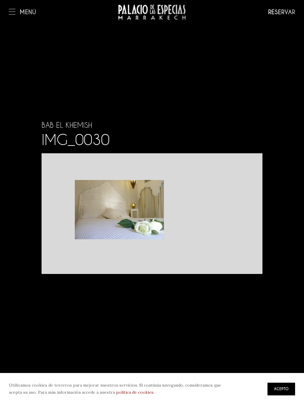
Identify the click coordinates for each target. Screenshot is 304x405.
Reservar (281, 12)
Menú (28, 12)
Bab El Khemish (67, 125)
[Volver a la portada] (152, 12)
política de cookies (134, 392)
